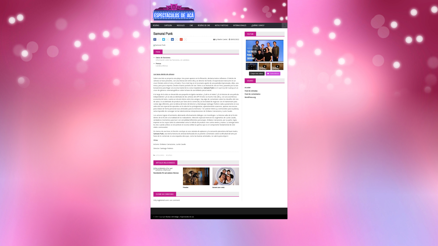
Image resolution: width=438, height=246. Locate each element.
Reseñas (156, 25)
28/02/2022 (234, 39)
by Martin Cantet (221, 39)
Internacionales (239, 25)
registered (161, 200)
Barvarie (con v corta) (218, 187)
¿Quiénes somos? (257, 25)
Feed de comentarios (252, 94)
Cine (191, 25)
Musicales (181, 25)
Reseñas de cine (204, 25)
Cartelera (168, 25)
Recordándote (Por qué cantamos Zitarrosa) (166, 173)
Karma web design (172, 217)
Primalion (185, 187)
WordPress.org (250, 97)
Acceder (248, 87)
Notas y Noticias (221, 25)
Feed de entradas (251, 91)
